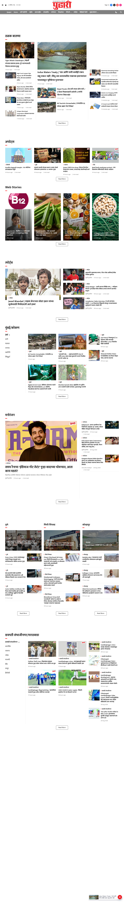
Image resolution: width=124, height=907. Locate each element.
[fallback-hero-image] (19, 50)
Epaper (9, 12)
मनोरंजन (53, 12)
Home (16, 12)
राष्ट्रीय (30, 12)
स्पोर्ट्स (75, 12)
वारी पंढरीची (23, 12)
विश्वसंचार (61, 12)
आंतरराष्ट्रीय (38, 12)
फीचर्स (68, 12)
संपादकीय (46, 12)
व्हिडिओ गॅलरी (83, 12)
